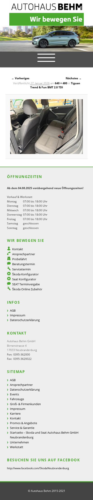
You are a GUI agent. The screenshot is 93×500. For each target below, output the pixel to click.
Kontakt (17, 249)
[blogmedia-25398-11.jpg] (46, 126)
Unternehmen (19, 442)
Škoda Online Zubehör (27, 289)
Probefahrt (19, 259)
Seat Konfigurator (24, 279)
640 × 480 (61, 83)
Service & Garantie (22, 428)
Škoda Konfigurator (25, 274)
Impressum (17, 315)
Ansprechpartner (23, 254)
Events (14, 394)
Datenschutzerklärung (25, 320)
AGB (13, 310)
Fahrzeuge (17, 399)
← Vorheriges (20, 78)
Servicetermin (21, 269)
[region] (46, 39)
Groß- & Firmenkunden (25, 404)
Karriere (15, 413)
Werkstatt (16, 447)
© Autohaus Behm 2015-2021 (46, 491)
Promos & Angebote (23, 423)
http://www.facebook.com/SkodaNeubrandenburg (38, 468)
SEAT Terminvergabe (26, 284)
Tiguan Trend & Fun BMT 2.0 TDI (55, 85)
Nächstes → (73, 78)
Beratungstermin (23, 264)
